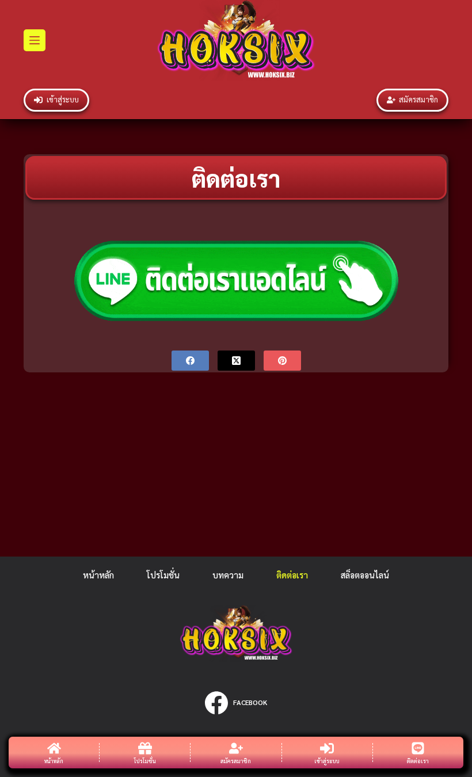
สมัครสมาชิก (418, 99)
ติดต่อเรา (292, 574)
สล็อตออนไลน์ (365, 574)
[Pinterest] (282, 361)
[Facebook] (190, 361)
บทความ (227, 574)
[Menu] (34, 40)
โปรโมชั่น (163, 574)
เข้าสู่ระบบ (63, 99)
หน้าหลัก (98, 574)
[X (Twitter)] (236, 361)
